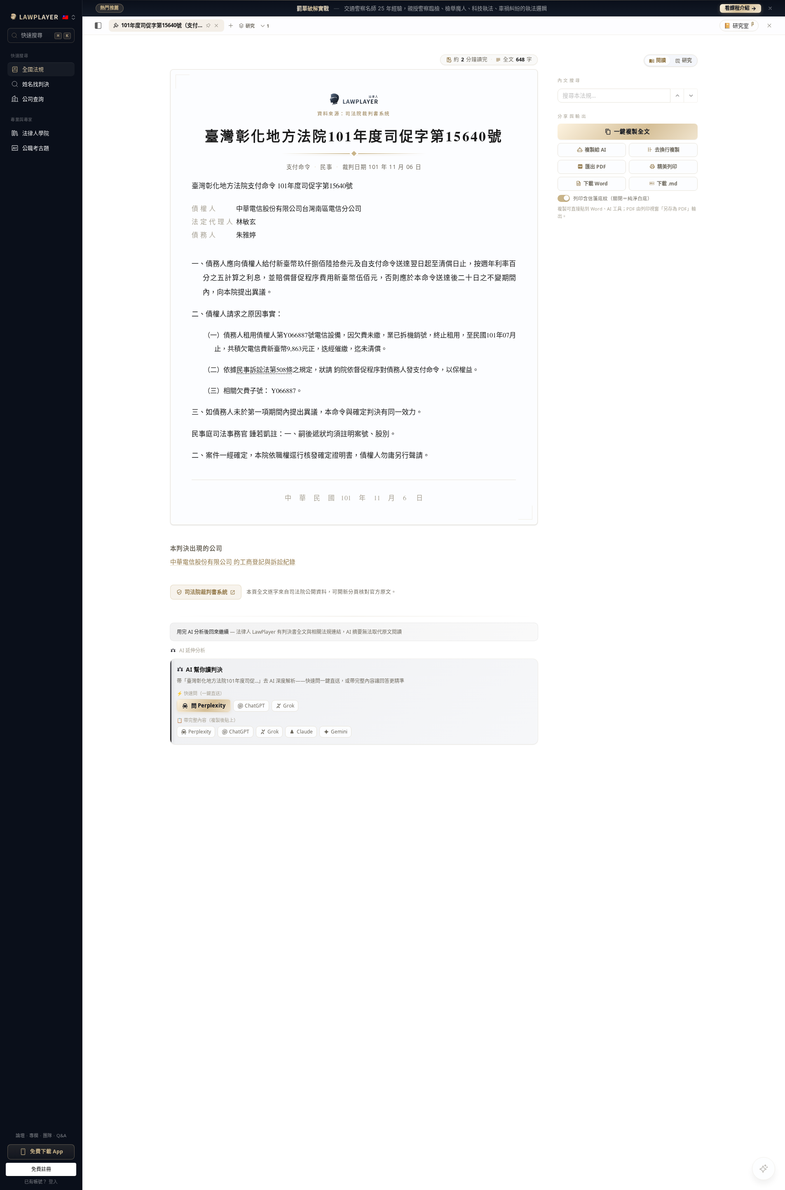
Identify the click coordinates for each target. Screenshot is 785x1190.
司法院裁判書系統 (206, 591)
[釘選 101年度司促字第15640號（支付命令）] (208, 25)
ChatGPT (255, 705)
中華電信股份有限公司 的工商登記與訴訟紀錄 (232, 562)
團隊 (47, 1135)
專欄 (33, 1135)
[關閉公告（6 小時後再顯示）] (770, 8)
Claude (305, 731)
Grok (288, 705)
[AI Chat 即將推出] (763, 1168)
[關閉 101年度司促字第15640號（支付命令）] (216, 25)
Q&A (61, 1135)
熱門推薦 (109, 8)
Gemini (339, 731)
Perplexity (199, 731)
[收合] (98, 25)
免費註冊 (41, 1169)
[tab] (657, 61)
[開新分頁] (231, 25)
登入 (53, 1181)
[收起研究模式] (769, 25)
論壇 (20, 1135)
